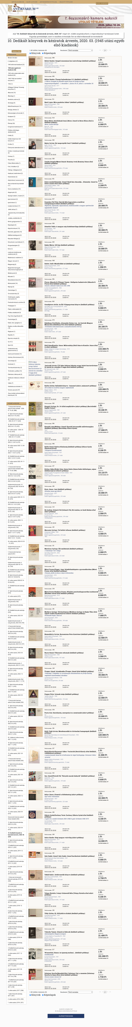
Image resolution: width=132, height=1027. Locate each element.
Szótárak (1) (11, 364)
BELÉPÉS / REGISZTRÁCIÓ (102, 3)
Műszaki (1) (11, 276)
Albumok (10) (12, 92)
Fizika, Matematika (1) (14, 163)
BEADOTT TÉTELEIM (66, 2)
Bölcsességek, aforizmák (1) (16, 113)
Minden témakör (12, 57)
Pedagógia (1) (12, 305)
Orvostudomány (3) (13, 293)
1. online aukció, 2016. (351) (16, 1002)
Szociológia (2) (12, 360)
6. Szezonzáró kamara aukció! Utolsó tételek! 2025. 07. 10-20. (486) (16, 468)
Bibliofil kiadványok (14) (14, 106)
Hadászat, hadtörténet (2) (15, 173)
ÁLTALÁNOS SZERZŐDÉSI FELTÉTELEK (66, 1011)
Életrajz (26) (11, 123)
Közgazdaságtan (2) (13, 245)
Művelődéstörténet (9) (14, 280)
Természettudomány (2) (15, 367)
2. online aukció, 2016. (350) (16, 999)
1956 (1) (10, 84)
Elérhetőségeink (66, 1016)
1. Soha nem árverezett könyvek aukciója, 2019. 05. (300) (15, 879)
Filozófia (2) (11, 159)
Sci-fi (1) (10, 341)
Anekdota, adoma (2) (14, 99)
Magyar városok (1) (13, 261)
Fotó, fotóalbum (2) (13, 166)
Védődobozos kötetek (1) (15, 386)
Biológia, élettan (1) (13, 109)
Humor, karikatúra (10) (14, 189)
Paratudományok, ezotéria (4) (16, 302)
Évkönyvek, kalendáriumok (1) (16, 147)
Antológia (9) (11, 103)
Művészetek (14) (13, 283)
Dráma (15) (11, 120)
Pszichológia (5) (12, 319)
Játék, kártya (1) (12, 209)
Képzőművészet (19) (14, 228)
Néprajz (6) (11, 286)
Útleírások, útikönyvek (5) (15, 374)
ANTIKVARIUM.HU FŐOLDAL (48, 2)
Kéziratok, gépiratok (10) (15, 232)
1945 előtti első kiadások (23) (16, 64)
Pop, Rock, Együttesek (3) (15, 316)
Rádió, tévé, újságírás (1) (15, 323)
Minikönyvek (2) (12, 273)
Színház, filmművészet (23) (16, 357)
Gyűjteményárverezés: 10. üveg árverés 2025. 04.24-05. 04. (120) (16, 486)
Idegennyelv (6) (12, 192)
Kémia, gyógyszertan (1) (15, 221)
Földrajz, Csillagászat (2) (15, 170)
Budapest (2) (11, 116)
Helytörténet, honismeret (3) (16, 180)
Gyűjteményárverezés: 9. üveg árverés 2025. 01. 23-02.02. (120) (15, 509)
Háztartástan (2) (12, 177)
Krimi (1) (10, 249)
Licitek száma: (103, 66)
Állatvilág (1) (11, 96)
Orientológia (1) (12, 290)
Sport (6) (10, 345)
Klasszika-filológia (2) (14, 238)
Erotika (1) (11, 144)
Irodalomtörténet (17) (14, 206)
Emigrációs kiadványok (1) (15, 126)
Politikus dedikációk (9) (14, 312)
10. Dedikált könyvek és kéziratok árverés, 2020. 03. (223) (16, 834)
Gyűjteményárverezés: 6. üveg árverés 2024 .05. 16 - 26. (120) (15, 564)
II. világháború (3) (13, 61)
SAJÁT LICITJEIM (32, 2)
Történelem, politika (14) (15, 371)
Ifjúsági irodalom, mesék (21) (16, 195)
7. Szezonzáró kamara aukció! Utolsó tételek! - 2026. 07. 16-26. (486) (16, 408)
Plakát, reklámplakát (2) (14, 309)
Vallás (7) (10, 383)
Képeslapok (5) (12, 225)
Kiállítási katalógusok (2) (15, 235)
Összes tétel (16, 51)
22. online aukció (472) (14, 596)
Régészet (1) (11, 331)
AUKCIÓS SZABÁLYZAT (66, 1009)
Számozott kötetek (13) (15, 354)
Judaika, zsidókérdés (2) (15, 218)
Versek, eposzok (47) (14, 390)
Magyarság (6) (12, 264)
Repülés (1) (11, 335)
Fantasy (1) (11, 156)
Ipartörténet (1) (12, 202)
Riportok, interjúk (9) (13, 338)
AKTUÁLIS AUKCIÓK (18, 2)
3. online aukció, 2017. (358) (16, 990)
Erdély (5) (10, 135)
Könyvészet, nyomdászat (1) (16, 242)
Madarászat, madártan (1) (15, 257)
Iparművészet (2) (13, 199)
